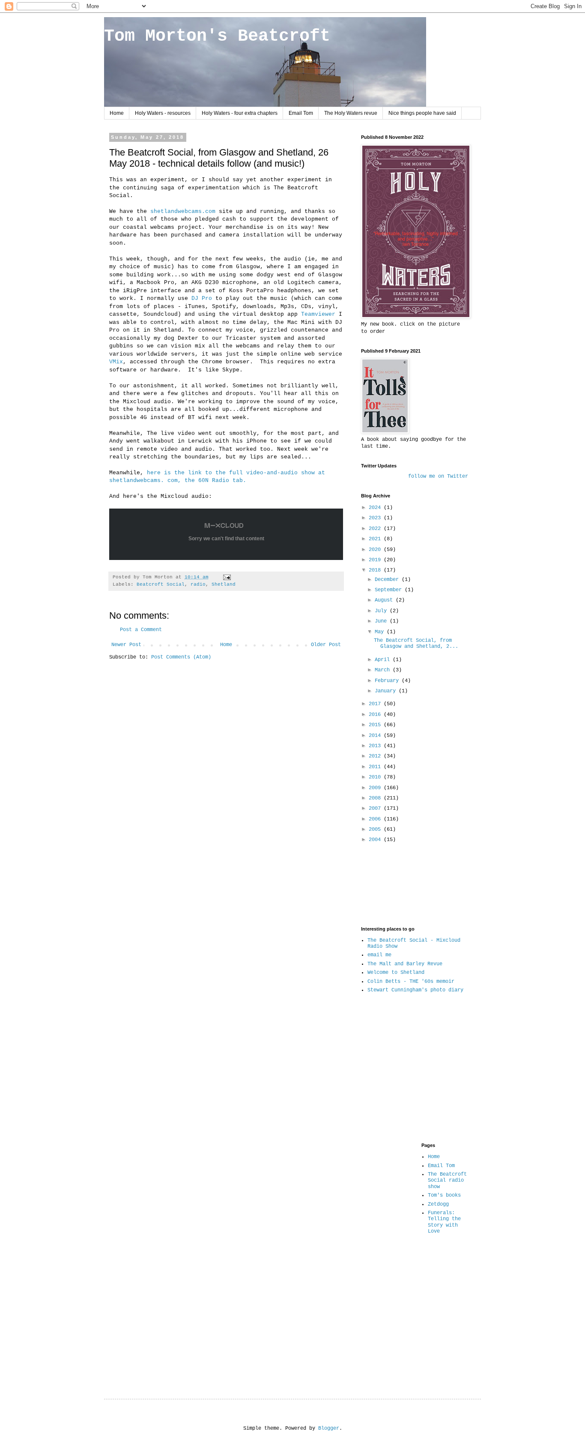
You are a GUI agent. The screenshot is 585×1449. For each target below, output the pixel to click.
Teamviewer (318, 314)
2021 (376, 539)
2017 (376, 704)
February (388, 681)
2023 (376, 518)
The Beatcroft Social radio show (447, 1180)
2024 (376, 508)
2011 (376, 767)
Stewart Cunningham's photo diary (415, 990)
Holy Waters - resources (163, 113)
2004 (376, 840)
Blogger (328, 1428)
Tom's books (444, 1195)
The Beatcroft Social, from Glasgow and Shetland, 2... (416, 644)
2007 (376, 808)
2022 (376, 529)
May (381, 632)
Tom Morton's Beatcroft (217, 36)
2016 (376, 715)
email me (379, 955)
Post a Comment (141, 630)
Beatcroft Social (161, 584)
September (390, 590)
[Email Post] (227, 577)
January (387, 691)
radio (198, 584)
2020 (376, 550)
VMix (116, 362)
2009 (376, 788)
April (384, 660)
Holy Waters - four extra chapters (240, 113)
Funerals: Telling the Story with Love (444, 1222)
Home (117, 113)
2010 (376, 777)
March (384, 670)
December (388, 580)
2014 (376, 736)
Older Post (326, 645)
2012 (376, 756)
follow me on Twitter (438, 476)
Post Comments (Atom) (181, 657)
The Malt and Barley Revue (404, 964)
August (385, 600)
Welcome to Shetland (395, 973)
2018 (376, 570)
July (382, 611)
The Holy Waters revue (350, 113)
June (382, 621)
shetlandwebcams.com (184, 211)
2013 (376, 746)
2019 (376, 560)
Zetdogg (438, 1204)
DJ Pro (200, 298)
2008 (376, 798)
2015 (376, 725)
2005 (376, 829)
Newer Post (126, 645)
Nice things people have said (422, 113)
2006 (376, 819)
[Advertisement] (388, 884)
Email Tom (301, 113)
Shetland (224, 584)
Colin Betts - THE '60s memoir (410, 982)
